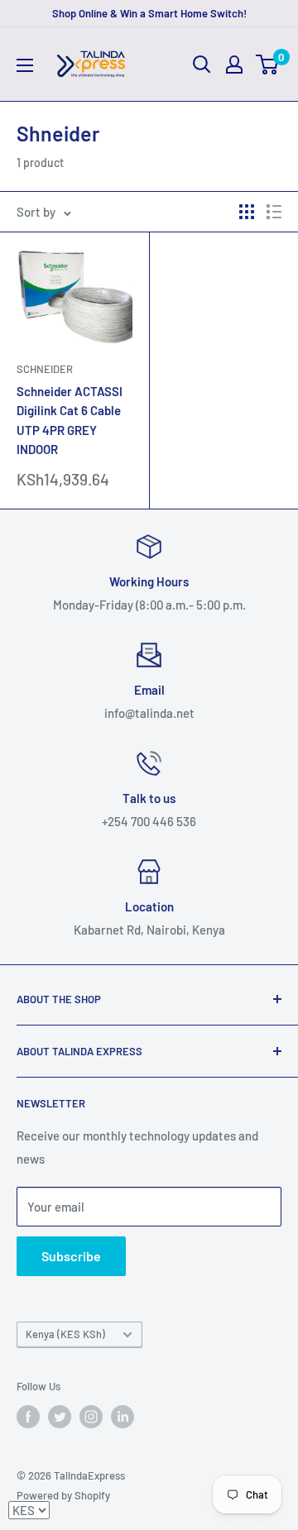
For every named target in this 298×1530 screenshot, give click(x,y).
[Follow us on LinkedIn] (122, 1416)
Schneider (45, 368)
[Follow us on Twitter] (59, 1416)
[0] (267, 64)
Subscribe (71, 1256)
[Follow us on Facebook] (28, 1416)
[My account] (234, 64)
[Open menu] (25, 65)
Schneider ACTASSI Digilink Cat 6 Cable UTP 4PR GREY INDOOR (70, 420)
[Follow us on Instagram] (91, 1416)
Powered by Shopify (63, 1495)
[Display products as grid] (246, 211)
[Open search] (202, 64)
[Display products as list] (274, 211)
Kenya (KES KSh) (65, 1334)
